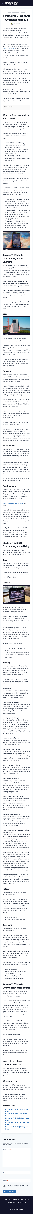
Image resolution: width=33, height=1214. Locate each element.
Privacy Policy (11, 1203)
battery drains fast (8, 48)
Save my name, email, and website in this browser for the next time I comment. (16, 1186)
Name (5, 1173)
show (13, 107)
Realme (23, 12)
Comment (7, 1150)
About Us (7, 1199)
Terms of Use (21, 1203)
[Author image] (12, 24)
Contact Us (15, 1199)
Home (9, 12)
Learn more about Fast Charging (13, 503)
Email (5, 1181)
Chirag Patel (18, 23)
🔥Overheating (16, 12)
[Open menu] (29, 3)
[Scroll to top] (29, 1205)
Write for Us (25, 1199)
